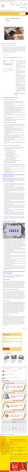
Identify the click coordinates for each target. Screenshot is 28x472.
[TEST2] (14, 401)
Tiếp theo (24, 328)
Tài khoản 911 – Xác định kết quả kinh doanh (12, 377)
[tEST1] (14, 392)
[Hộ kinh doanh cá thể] (7, 357)
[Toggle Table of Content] (8, 55)
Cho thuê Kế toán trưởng (9, 374)
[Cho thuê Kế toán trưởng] (14, 357)
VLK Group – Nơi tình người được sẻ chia (11, 370)
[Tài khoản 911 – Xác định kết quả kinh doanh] (3, 377)
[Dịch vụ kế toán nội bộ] (21, 357)
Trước (3, 328)
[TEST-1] (14, 382)
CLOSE (26, 462)
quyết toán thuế (12, 209)
